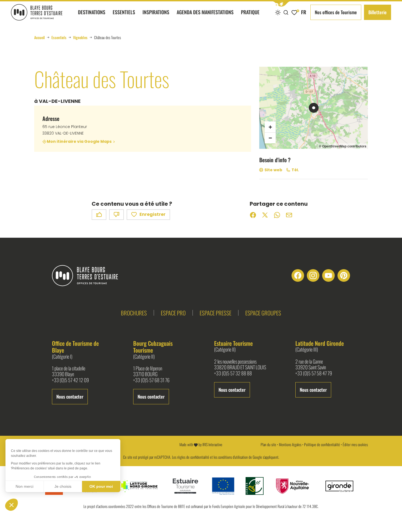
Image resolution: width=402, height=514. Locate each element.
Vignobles (80, 37)
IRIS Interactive (212, 444)
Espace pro (173, 313)
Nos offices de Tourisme (336, 12)
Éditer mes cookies (355, 444)
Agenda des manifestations (205, 12)
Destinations (91, 12)
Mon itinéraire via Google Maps (79, 142)
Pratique (250, 12)
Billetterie (377, 12)
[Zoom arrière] (270, 137)
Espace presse (215, 313)
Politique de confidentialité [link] (322, 444)
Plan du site (268, 444)
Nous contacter (69, 396)
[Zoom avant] (270, 126)
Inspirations (155, 12)
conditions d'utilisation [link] (233, 457)
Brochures (134, 313)
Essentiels (124, 12)
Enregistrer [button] (152, 214)
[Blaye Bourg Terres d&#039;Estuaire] (89, 275)
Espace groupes (263, 313)
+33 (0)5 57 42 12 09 (70, 380)
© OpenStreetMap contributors (342, 146)
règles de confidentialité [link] (193, 457)
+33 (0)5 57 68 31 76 (151, 380)
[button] (281, 4)
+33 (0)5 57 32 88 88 (233, 373)
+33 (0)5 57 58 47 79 (313, 373)
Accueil (39, 37)
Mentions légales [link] (290, 444)
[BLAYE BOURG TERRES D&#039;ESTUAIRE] (36, 12)
